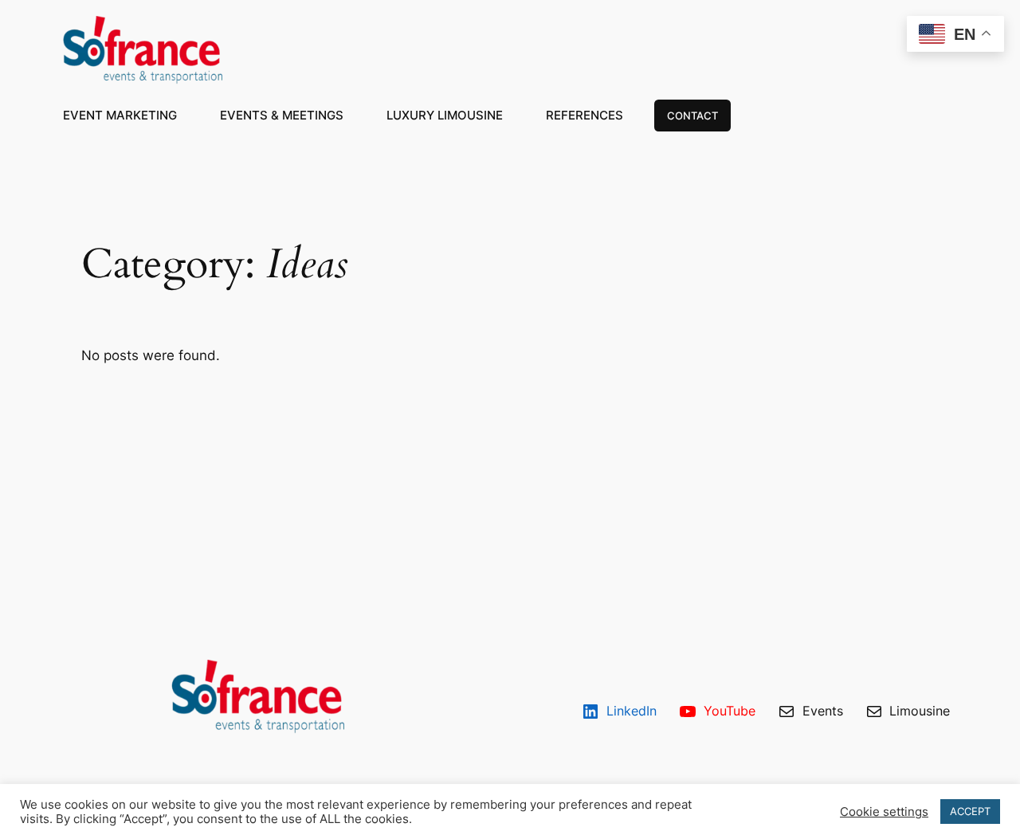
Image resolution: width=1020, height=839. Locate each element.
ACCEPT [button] (970, 811)
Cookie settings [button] (884, 812)
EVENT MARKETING (120, 115)
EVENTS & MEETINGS (281, 115)
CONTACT (692, 115)
